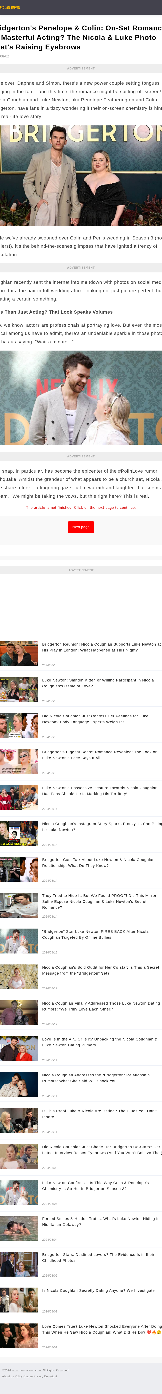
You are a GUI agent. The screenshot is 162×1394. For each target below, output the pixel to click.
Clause (28, 1376)
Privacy (38, 1376)
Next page (81, 527)
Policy (19, 1376)
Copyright (50, 1376)
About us (8, 1376)
